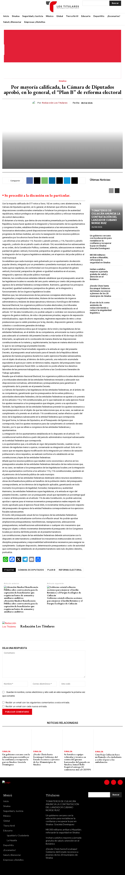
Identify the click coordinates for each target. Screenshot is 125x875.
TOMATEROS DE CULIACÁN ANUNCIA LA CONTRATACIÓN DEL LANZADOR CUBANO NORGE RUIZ (105, 217)
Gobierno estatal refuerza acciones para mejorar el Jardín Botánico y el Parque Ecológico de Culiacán (65, 601)
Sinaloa (62, 81)
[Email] (59, 180)
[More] (82, 180)
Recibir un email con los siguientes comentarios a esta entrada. (38, 702)
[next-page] (117, 190)
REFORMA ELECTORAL (70, 570)
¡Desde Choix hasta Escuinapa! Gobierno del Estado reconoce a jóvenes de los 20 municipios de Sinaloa (100, 291)
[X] (23, 6)
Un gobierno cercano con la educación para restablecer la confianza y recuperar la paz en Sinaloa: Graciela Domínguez (100, 242)
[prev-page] (111, 190)
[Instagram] (15, 6)
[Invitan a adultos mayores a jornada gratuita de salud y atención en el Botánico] (118, 273)
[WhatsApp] (44, 180)
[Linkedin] (52, 180)
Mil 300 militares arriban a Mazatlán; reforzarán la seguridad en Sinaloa (100, 259)
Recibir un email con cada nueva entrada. (26, 706)
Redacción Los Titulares (55, 103)
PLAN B (51, 570)
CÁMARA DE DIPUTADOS (31, 570)
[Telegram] (67, 180)
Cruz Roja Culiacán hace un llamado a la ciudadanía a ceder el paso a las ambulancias (108, 758)
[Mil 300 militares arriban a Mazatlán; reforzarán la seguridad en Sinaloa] (118, 259)
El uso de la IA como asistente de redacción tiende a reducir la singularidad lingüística (100, 307)
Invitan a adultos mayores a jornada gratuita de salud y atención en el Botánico (99, 274)
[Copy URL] (74, 180)
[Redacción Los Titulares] (34, 103)
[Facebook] (7, 6)
